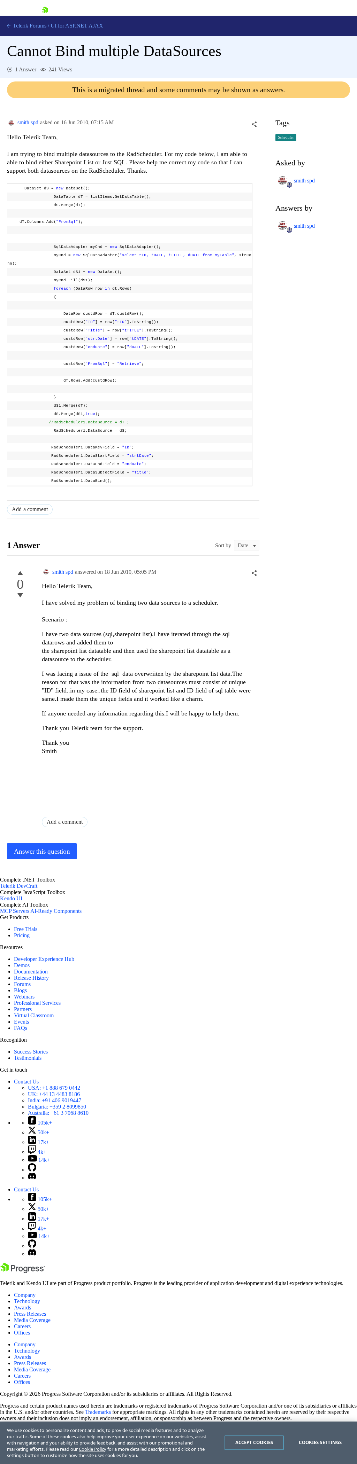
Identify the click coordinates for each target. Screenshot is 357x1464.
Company (25, 1295)
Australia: (58, 1113)
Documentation (31, 971)
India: (54, 1100)
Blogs (20, 990)
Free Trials (25, 929)
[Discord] (32, 1178)
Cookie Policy (92, 1449)
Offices (22, 1333)
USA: (54, 1088)
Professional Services (37, 1003)
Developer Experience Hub (44, 959)
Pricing (22, 935)
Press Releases (30, 1314)
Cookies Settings (320, 1442)
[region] (178, 1443)
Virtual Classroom (34, 1015)
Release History (31, 978)
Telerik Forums (29, 26)
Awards (22, 1307)
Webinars (24, 997)
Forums (22, 984)
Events (21, 1022)
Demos (22, 965)
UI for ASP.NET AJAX (77, 26)
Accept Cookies (254, 1442)
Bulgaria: (57, 1107)
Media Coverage (32, 1320)
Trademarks (98, 1412)
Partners (23, 1009)
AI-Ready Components (56, 911)
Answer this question (42, 851)
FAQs (20, 1028)
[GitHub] (32, 1170)
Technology (27, 1301)
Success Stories (31, 1052)
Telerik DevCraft (18, 886)
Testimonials (27, 1058)
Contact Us (26, 1082)
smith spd (27, 122)
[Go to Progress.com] (22, 1271)
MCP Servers (14, 911)
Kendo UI (11, 898)
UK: (54, 1094)
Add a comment (30, 509)
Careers (22, 1326)
